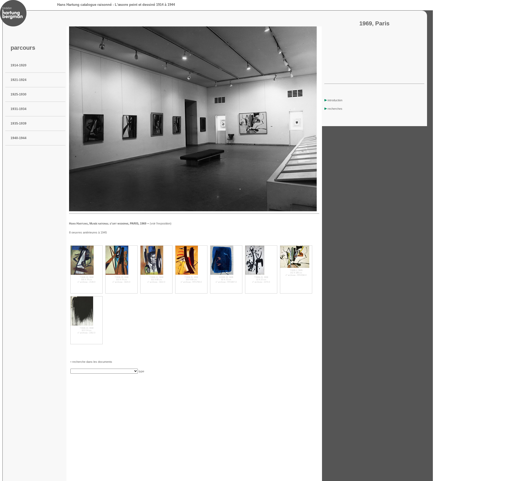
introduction (335, 100)
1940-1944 (18, 138)
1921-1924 (18, 80)
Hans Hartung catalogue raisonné (84, 5)
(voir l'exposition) (160, 223)
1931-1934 (18, 109)
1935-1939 (18, 123)
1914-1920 (18, 65)
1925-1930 (18, 94)
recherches (335, 108)
